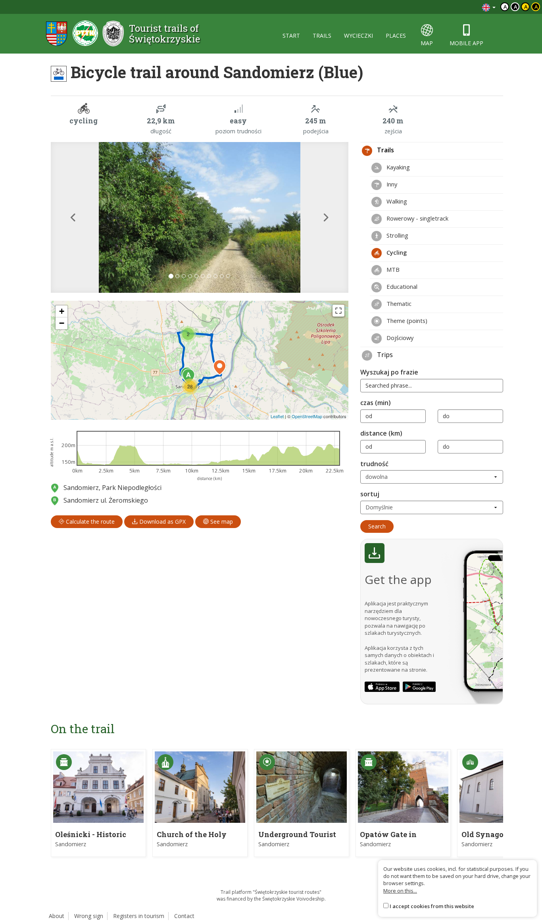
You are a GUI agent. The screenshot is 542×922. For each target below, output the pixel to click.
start (291, 35)
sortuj (369, 494)
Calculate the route (89, 521)
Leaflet (277, 416)
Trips (384, 354)
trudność (374, 463)
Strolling (396, 235)
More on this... (400, 890)
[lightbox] (199, 217)
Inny (391, 184)
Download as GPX (162, 521)
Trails (384, 150)
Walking (396, 201)
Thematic (398, 303)
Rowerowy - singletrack (416, 218)
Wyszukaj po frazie (389, 372)
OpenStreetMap (307, 416)
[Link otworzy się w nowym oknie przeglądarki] (382, 687)
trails (322, 35)
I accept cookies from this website (432, 906)
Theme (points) (406, 321)
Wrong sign (88, 916)
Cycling (396, 252)
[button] (73, 217)
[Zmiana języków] (489, 7)
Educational (401, 286)
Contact (184, 916)
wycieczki (358, 35)
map (427, 43)
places (396, 35)
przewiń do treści (454, 7)
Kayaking (397, 167)
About (56, 916)
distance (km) (381, 433)
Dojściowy (399, 338)
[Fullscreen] (338, 311)
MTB (392, 269)
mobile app (466, 43)
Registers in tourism (138, 916)
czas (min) (375, 402)
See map (221, 521)
